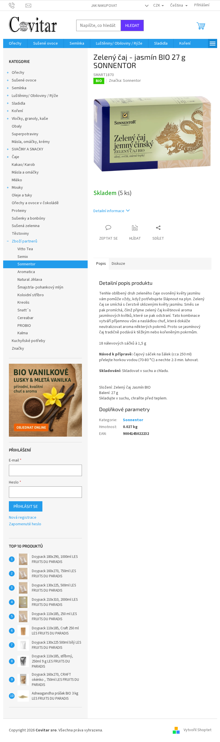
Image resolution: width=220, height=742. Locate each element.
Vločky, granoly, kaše (30, 119)
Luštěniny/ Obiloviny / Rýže (35, 96)
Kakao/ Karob (23, 165)
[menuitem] (15, 43)
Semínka (19, 88)
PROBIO (24, 326)
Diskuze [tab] (118, 263)
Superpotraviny (25, 134)
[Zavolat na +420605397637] (17, 5)
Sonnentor (26, 264)
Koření (17, 111)
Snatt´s (24, 310)
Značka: (125, 80)
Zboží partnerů (24, 241)
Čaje (15, 157)
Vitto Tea (25, 249)
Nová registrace (22, 517)
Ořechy (18, 72)
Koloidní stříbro (30, 295)
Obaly (17, 126)
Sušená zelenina (26, 226)
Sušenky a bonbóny (28, 218)
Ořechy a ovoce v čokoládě (35, 203)
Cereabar (25, 318)
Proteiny (19, 211)
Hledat (132, 25)
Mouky (17, 187)
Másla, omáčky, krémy (31, 142)
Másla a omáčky (25, 172)
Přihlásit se (25, 506)
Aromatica (26, 272)
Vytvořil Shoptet (197, 730)
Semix (22, 257)
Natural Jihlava (29, 280)
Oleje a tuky (22, 195)
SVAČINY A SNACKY (27, 149)
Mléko (17, 180)
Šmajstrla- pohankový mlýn (40, 287)
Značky (18, 348)
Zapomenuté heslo (25, 524)
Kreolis (23, 302)
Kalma (22, 333)
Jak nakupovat (104, 5)
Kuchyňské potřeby (28, 341)
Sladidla (18, 103)
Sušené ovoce (24, 80)
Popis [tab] (101, 263)
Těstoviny (20, 233)
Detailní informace (108, 211)
